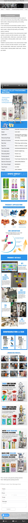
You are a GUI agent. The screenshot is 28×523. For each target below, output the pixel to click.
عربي (18, 0)
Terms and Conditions (14, 517)
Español (14, 0)
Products (8, 9)
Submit (8, 509)
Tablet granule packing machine (11, 479)
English (5, 0)
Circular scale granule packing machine (13, 477)
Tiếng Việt (22, 0)
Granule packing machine (17, 9)
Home (2, 9)
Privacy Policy (5, 517)
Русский (10, 0)
